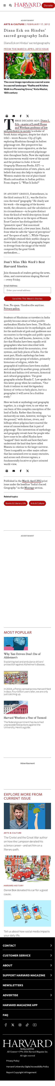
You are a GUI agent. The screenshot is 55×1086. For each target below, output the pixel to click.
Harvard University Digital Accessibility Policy (27, 1066)
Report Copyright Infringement (21, 1072)
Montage (29, 488)
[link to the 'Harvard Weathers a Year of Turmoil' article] (27, 708)
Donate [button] (48, 5)
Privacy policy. (12, 308)
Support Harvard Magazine (24, 975)
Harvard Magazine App (20, 1005)
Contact (9, 945)
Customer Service (16, 955)
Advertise (10, 995)
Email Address (10, 285)
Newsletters (13, 985)
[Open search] (10, 5)
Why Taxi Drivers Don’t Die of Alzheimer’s (22, 655)
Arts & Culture (14, 24)
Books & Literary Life (16, 503)
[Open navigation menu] (4, 5)
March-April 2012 (29, 49)
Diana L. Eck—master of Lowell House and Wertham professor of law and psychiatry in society (27, 126)
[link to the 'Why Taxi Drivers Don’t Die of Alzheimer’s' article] (27, 644)
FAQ (5, 1015)
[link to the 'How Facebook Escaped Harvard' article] (27, 678)
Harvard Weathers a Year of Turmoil (25, 718)
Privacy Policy (12, 1060)
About (8, 965)
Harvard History (14, 885)
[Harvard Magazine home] (27, 5)
